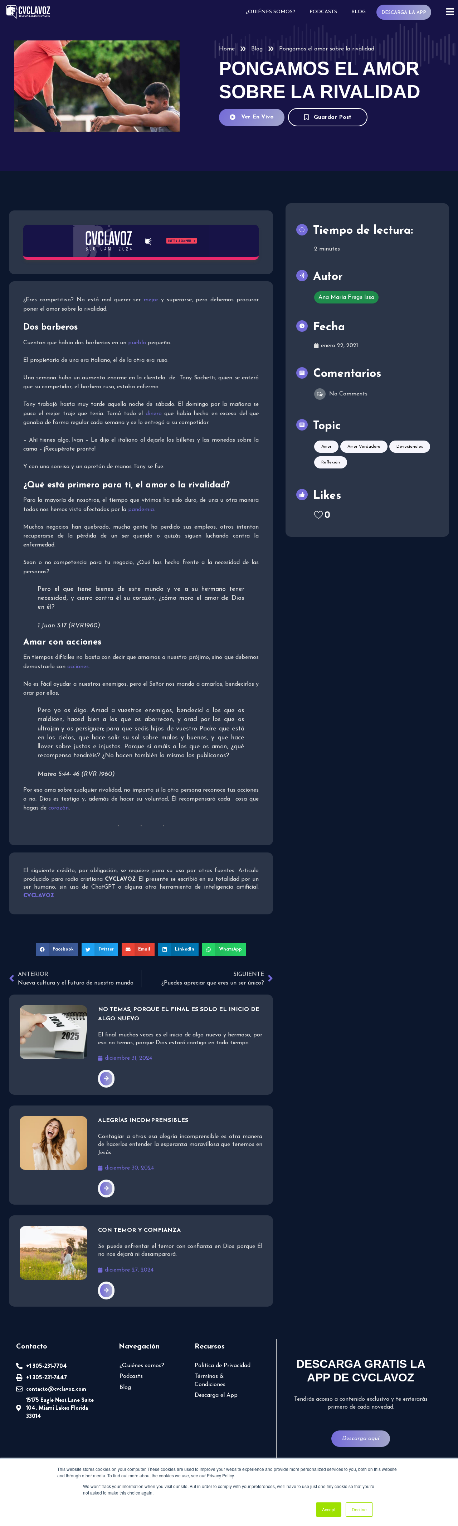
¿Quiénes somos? (270, 12)
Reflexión (330, 462)
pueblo (137, 343)
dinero (154, 414)
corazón (58, 808)
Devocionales (409, 446)
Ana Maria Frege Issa (346, 297)
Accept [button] (328, 1509)
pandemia (141, 509)
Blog (358, 12)
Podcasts (323, 12)
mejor (150, 300)
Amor (326, 446)
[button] (57, 949)
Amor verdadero (363, 446)
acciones (78, 667)
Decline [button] (359, 1509)
